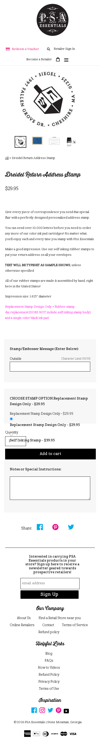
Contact (48, 625)
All (7, 158)
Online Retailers (22, 625)
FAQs (49, 660)
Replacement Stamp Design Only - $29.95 (45, 425)
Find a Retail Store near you (60, 618)
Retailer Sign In (64, 49)
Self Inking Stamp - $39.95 (32, 440)
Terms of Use (49, 688)
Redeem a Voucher (25, 49)
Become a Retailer (39, 59)
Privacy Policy (49, 681)
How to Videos (49, 667)
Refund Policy (49, 674)
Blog (48, 653)
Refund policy (48, 632)
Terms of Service (75, 625)
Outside (50, 359)
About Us (24, 618)
